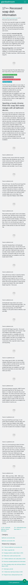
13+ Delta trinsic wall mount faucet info (11, 555)
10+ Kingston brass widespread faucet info (12, 574)
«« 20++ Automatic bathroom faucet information (5, 529)
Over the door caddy (8, 77)
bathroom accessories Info (8, 540)
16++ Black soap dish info (8, 550)
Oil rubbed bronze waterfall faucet (11, 79)
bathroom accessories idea (8, 537)
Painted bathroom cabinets (10, 74)
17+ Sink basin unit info (7, 569)
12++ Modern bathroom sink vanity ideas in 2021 (13, 558)
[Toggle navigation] (25, 1)
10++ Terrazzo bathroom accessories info (12, 547)
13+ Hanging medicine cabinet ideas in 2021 (12, 553)
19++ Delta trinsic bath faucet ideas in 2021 (12, 571)
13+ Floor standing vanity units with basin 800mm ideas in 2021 (14, 565)
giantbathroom (8, 2)
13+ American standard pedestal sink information (13, 561)
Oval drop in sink (7, 81)
